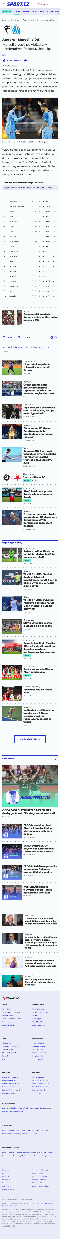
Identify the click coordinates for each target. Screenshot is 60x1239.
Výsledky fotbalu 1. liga (10, 1046)
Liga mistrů (28, 405)
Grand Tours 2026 (38, 1025)
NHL (4, 1059)
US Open (27, 382)
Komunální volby (8, 1025)
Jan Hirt (34, 1015)
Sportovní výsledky (31, 687)
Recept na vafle (37, 1056)
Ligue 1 (46, 347)
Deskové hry (7, 1156)
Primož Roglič (37, 1022)
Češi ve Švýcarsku (9, 1087)
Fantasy (7, 11)
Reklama (5, 1186)
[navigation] (3, 4)
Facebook (5, 1176)
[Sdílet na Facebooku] (51, 337)
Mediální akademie (39, 1180)
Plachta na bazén (14, 1130)
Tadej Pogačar (37, 1019)
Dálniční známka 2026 (40, 1080)
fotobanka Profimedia (10, 1206)
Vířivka (34, 1134)
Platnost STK (36, 1093)
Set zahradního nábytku (11, 1134)
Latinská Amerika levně (11, 1090)
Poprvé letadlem (8, 1080)
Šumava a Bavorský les (11, 1084)
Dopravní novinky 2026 (40, 1084)
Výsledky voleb (8, 1015)
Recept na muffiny (39, 1046)
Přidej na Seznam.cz (9, 1189)
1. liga (5, 351)
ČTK (4, 55)
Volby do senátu (8, 1022)
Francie (36, 347)
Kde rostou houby (32, 1108)
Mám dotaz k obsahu (39, 1176)
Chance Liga (28, 474)
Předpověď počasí (18, 1108)
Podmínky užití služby (40, 1170)
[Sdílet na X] (56, 337)
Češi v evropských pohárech (12, 1112)
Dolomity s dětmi (8, 1093)
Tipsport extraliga (8, 1049)
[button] (30, 118)
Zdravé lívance (37, 1049)
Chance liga (6, 1043)
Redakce (5, 1170)
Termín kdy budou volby (11, 1019)
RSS (3, 1173)
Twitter (5, 1183)
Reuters (50, 1203)
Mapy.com (6, 1108)
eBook (9, 60)
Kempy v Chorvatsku (10, 1077)
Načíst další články (30, 739)
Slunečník (35, 1130)
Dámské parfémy (36, 1152)
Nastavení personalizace (41, 1186)
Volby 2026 (6, 1009)
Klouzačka (44, 1130)
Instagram (6, 1180)
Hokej (26, 11)
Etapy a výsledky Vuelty (41, 1012)
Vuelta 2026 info (38, 1009)
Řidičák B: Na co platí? (40, 1087)
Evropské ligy (29, 361)
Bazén (4, 1130)
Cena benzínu (45, 1108)
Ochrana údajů (37, 1173)
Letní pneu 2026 (38, 1077)
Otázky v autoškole (39, 1090)
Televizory (16, 1156)
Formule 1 (6, 1056)
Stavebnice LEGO (22, 1152)
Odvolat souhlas (37, 1183)
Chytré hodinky (27, 1156)
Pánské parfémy (40, 1156)
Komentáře (8, 758)
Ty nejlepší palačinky (39, 1043)
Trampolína (26, 1130)
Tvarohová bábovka (39, 1053)
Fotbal (17, 11)
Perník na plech (37, 1059)
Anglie (26, 311)
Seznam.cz (43, 4)
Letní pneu (48, 1152)
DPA (45, 1203)
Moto (42, 11)
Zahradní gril (26, 1134)
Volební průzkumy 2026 (11, 1012)
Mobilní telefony (8, 1152)
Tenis (34, 11)
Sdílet (19, 60)
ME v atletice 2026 (9, 1053)
